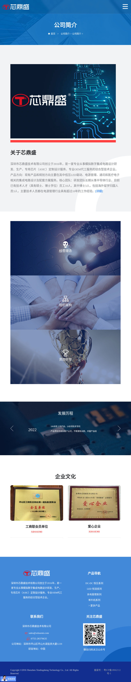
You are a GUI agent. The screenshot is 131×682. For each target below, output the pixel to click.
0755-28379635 (39, 638)
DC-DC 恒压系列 (94, 583)
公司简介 (65, 34)
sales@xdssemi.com (39, 633)
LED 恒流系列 (94, 589)
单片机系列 (94, 600)
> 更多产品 (94, 605)
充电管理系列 (94, 594)
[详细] (99, 191)
